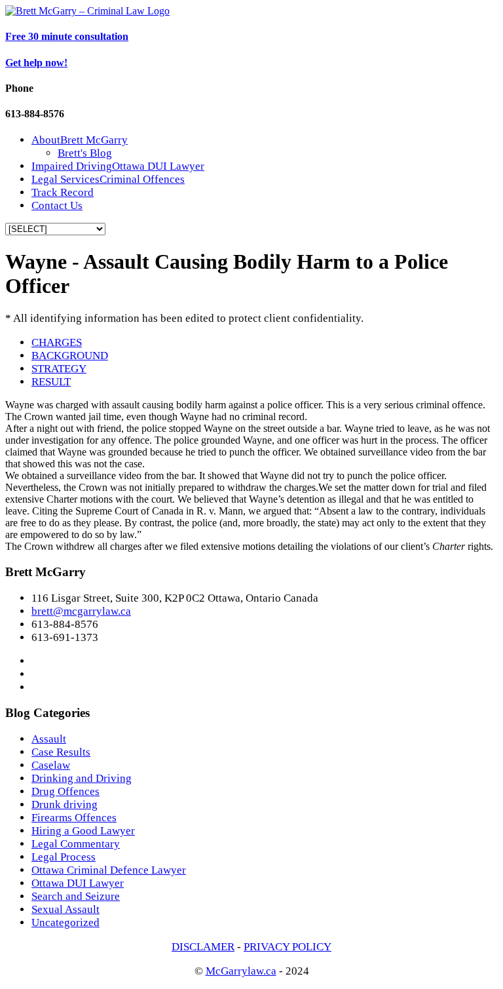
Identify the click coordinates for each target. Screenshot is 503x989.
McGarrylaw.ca (241, 971)
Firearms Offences (74, 817)
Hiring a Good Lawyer (83, 830)
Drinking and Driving (81, 778)
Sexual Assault (65, 909)
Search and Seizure (75, 896)
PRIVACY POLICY (287, 947)
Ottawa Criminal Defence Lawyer (108, 870)
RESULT (51, 382)
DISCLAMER (203, 947)
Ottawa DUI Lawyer (77, 883)
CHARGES (56, 342)
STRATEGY (58, 368)
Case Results (60, 752)
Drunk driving (64, 804)
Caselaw (50, 765)
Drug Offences (65, 791)
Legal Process (63, 857)
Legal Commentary (75, 844)
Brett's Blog (85, 153)
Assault (48, 739)
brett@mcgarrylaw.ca (81, 611)
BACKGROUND (69, 355)
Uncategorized (65, 922)
